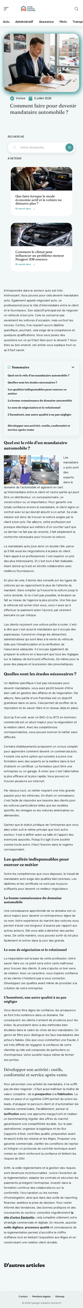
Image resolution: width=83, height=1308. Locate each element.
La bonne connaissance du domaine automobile (40, 400)
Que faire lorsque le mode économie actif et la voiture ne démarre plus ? (38, 199)
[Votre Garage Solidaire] (27, 9)
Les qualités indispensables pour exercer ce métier (37, 391)
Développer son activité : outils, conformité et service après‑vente (39, 427)
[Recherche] (76, 9)
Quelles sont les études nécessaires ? (32, 382)
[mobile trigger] (7, 9)
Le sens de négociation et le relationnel (34, 407)
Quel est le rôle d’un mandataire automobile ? (38, 375)
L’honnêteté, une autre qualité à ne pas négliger (41, 416)
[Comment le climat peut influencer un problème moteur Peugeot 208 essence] (41, 234)
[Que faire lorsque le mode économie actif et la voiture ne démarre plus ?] (41, 179)
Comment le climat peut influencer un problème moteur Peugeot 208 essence (39, 255)
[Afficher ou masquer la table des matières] (52, 367)
